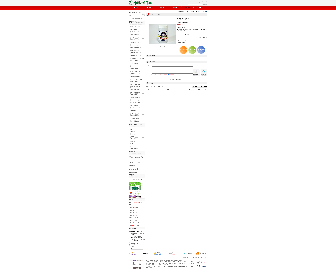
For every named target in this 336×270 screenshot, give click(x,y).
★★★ (159, 74)
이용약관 (190, 257)
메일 (150, 266)
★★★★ (165, 74)
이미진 (180, 260)
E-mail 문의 (137, 162)
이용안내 (204, 257)
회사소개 (185, 257)
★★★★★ (171, 74)
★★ (155, 74)
